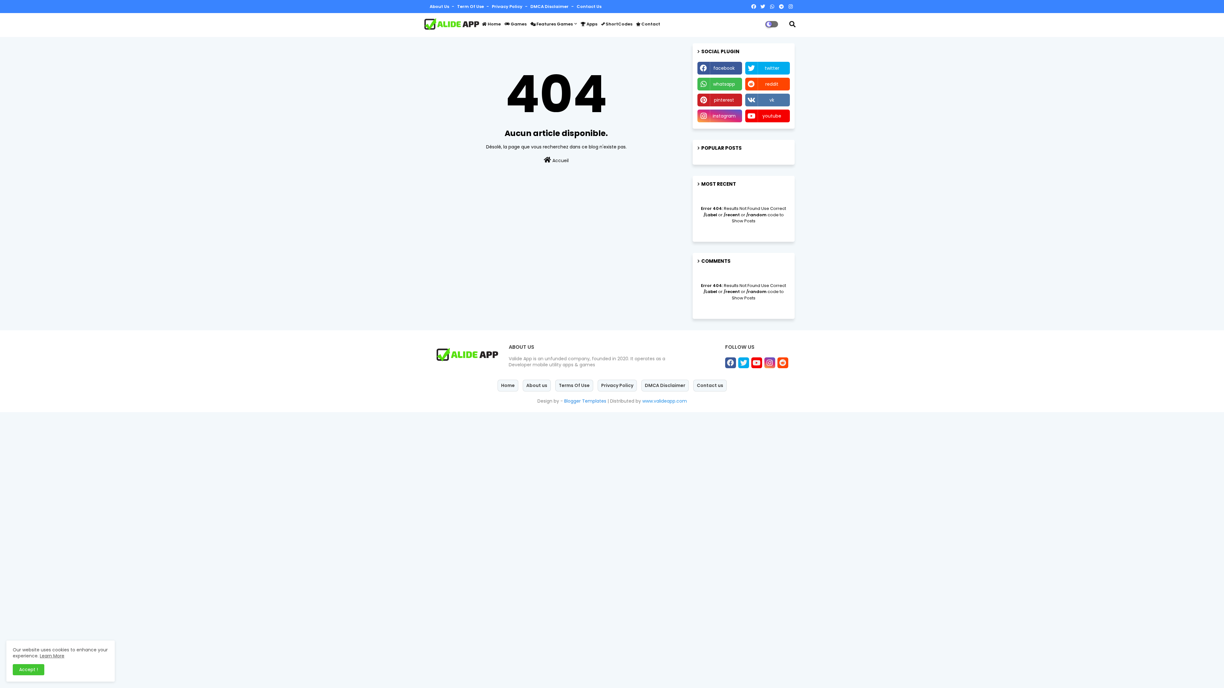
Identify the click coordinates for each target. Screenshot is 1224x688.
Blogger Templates (585, 401)
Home (494, 24)
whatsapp (724, 84)
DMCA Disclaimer (550, 7)
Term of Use (471, 7)
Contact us (589, 7)
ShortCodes (618, 24)
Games (518, 24)
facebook (724, 68)
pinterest (724, 100)
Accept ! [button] (28, 669)
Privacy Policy (507, 7)
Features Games (554, 24)
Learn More (52, 656)
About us (536, 385)
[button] (792, 24)
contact (650, 24)
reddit (771, 84)
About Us (440, 7)
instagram (724, 116)
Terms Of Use (574, 385)
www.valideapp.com (664, 401)
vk (771, 100)
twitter (772, 68)
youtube (771, 116)
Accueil (560, 160)
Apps (591, 24)
